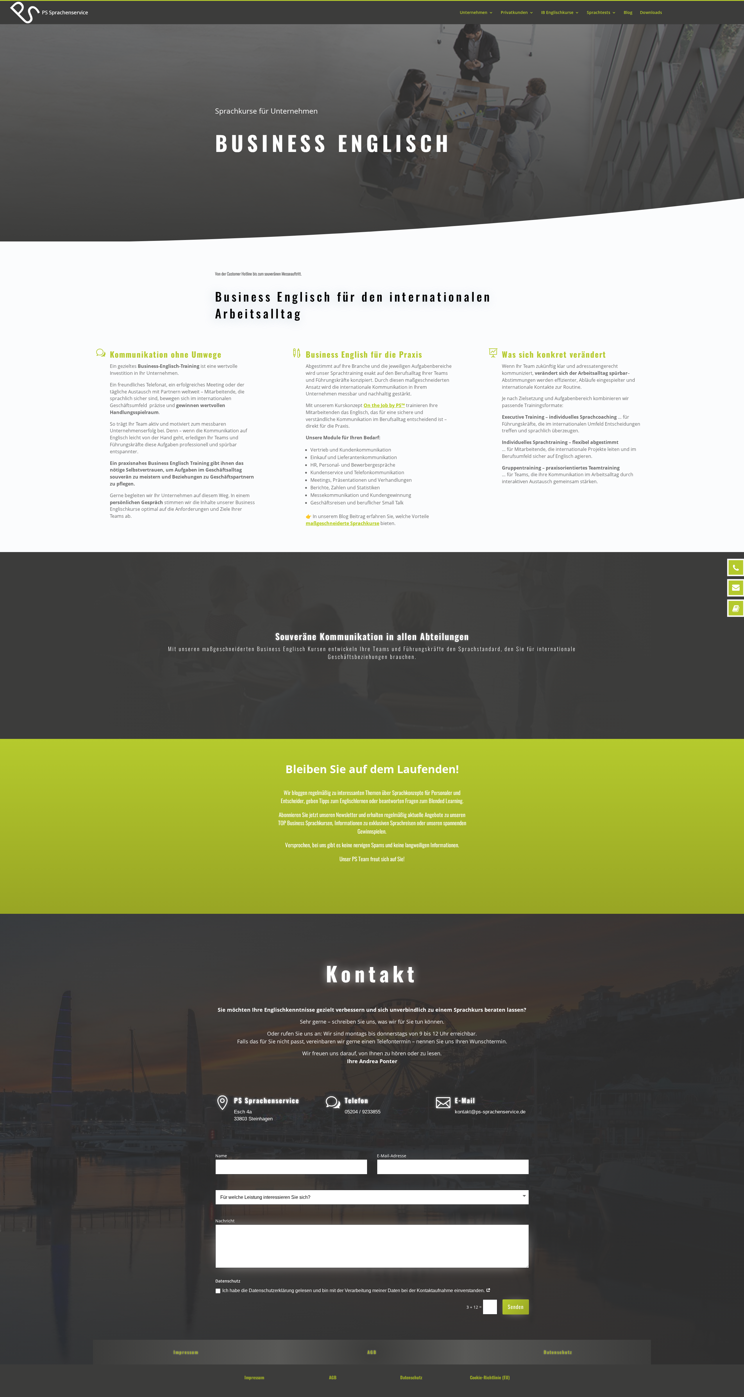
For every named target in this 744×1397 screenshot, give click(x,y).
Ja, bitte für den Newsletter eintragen (370, 880)
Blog (628, 12)
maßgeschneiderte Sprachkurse (342, 523)
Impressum (186, 1352)
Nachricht (225, 1221)
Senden (516, 1306)
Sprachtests (598, 12)
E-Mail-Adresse (391, 1155)
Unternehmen (473, 12)
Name (221, 1155)
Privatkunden (514, 12)
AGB (372, 1352)
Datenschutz (558, 1352)
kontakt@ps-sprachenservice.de (490, 1112)
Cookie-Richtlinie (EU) (490, 1377)
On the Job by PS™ (384, 405)
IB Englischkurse (557, 12)
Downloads (651, 12)
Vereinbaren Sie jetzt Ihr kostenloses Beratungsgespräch (581, 510)
